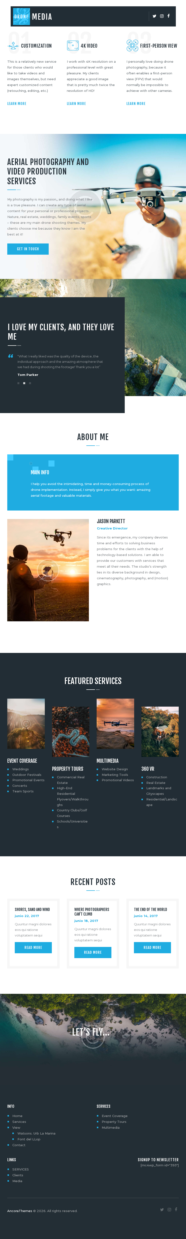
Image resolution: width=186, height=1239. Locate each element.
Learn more (16, 103)
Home (17, 1116)
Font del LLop (28, 1139)
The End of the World (150, 909)
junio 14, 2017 (146, 916)
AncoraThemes (19, 1211)
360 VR (147, 769)
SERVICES (20, 1169)
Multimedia (107, 761)
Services (19, 1122)
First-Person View (158, 46)
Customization (36, 46)
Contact (18, 1145)
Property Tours (67, 769)
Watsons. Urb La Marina (36, 1133)
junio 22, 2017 (27, 916)
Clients (17, 1175)
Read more (33, 947)
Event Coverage (22, 761)
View (16, 1127)
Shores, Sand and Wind (32, 909)
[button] (18, 383)
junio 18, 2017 (86, 921)
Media (17, 1181)
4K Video (89, 46)
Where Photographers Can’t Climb (91, 912)
